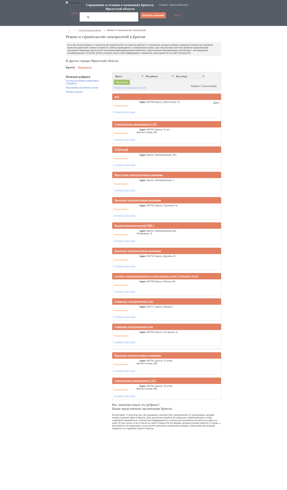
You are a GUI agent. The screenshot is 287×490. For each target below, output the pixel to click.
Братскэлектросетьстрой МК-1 (134, 225)
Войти (177, 15)
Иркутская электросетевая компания (139, 174)
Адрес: (142, 102)
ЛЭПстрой (121, 149)
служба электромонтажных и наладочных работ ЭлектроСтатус (156, 276)
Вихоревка (85, 67)
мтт (117, 96)
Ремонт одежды (74, 91)
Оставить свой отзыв (124, 112)
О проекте (163, 5)
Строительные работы (89, 30)
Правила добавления (179, 5)
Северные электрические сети (134, 301)
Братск (74, 13)
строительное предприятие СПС (135, 380)
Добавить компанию (153, 15)
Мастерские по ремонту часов (82, 87)
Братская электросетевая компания (138, 200)
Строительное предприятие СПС (136, 124)
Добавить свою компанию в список (130, 87)
